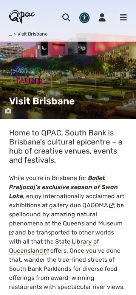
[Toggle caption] (8, 111)
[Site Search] (66, 17)
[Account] (102, 17)
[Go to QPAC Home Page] (22, 16)
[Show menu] (121, 18)
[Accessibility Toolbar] (84, 17)
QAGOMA (95, 205)
